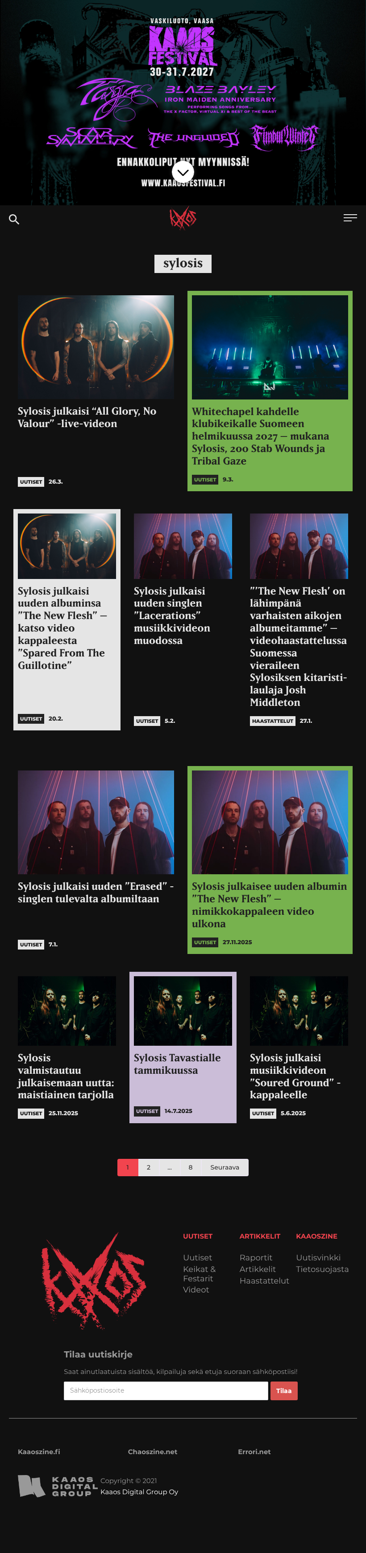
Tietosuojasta (322, 1269)
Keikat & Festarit (199, 1274)
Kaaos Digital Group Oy (139, 1492)
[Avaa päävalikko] (350, 219)
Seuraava (225, 1167)
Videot (196, 1290)
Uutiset (197, 1258)
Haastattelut (265, 1281)
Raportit (256, 1258)
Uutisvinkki (318, 1258)
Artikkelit (258, 1269)
